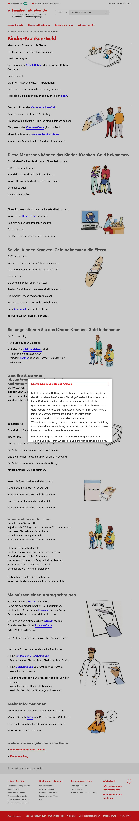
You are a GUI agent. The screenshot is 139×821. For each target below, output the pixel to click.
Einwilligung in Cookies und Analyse (51, 383)
